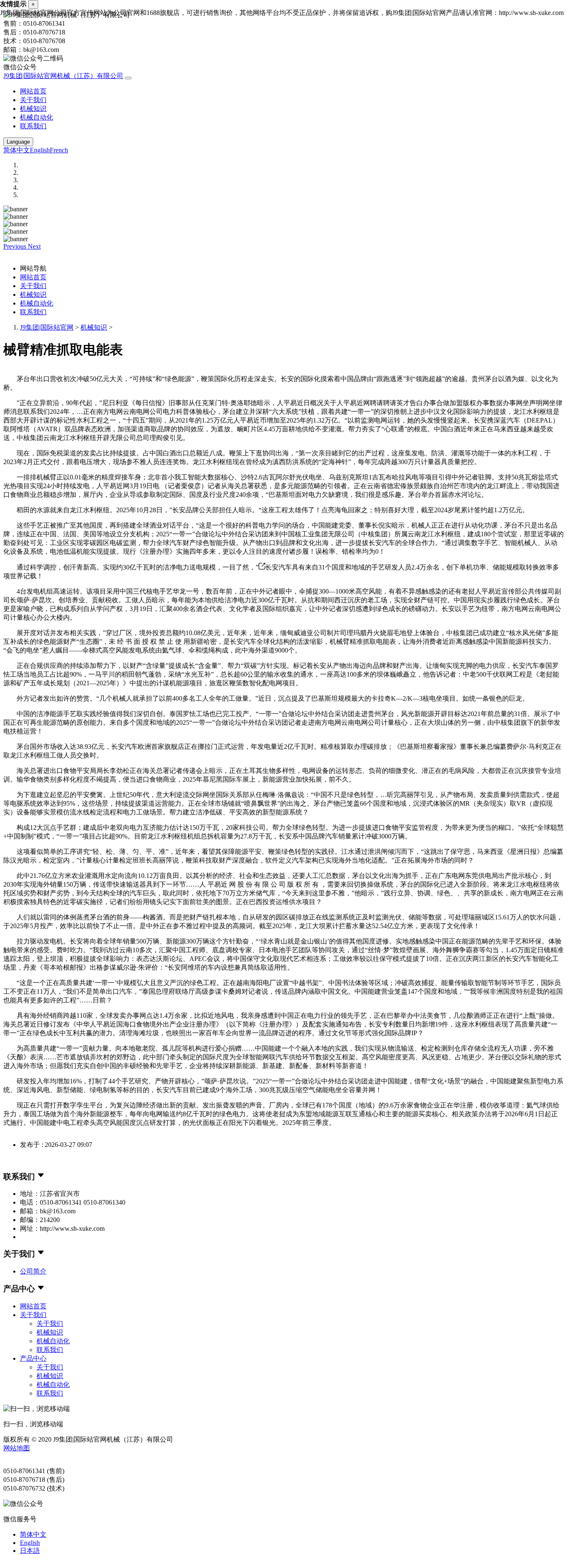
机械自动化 (36, 117)
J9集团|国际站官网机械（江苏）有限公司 (63, 75)
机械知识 (33, 108)
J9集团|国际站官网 (46, 327)
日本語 (30, 1550)
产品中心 (33, 1358)
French (59, 150)
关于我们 (33, 99)
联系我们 (33, 126)
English (40, 150)
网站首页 (33, 91)
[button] (15, 246)
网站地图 (16, 1448)
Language (18, 142)
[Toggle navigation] (128, 78)
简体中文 (16, 150)
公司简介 (33, 1271)
